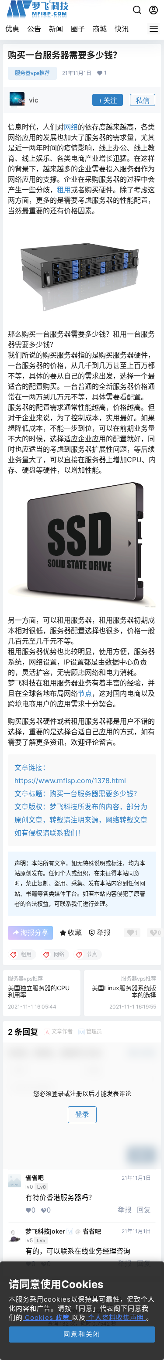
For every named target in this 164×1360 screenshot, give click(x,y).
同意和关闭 (82, 1334)
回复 (144, 1209)
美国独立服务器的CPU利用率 (39, 991)
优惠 (12, 28)
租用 (64, 189)
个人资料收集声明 (116, 1317)
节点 (85, 693)
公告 (34, 28)
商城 (100, 28)
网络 (71, 127)
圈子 (78, 28)
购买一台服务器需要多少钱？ (94, 793)
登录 (82, 1114)
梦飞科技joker (45, 1231)
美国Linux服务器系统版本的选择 (124, 991)
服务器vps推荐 (32, 73)
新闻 (56, 28)
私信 (143, 100)
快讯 (122, 28)
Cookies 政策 (47, 1317)
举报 (125, 1209)
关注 (110, 100)
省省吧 (34, 1178)
